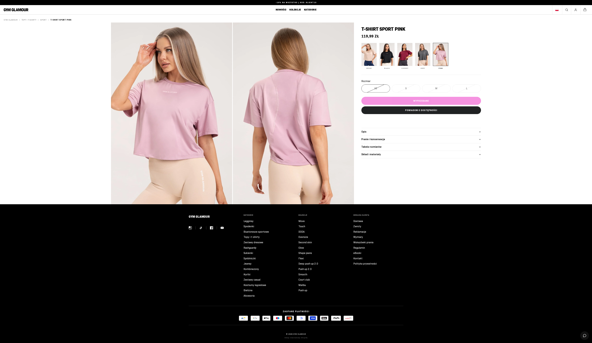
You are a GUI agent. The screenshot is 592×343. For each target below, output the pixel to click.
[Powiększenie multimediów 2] (293, 113)
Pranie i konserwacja (373, 139)
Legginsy (248, 221)
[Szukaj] (566, 9)
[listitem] (369, 56)
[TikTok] (202, 227)
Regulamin (359, 247)
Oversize (303, 237)
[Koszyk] (584, 9)
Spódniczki (250, 258)
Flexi (301, 258)
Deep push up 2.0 (308, 263)
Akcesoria (249, 295)
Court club (304, 279)
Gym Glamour (11, 20)
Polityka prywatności (365, 263)
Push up (302, 290)
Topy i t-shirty (29, 20)
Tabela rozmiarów (371, 146)
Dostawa (358, 221)
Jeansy (247, 263)
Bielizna (248, 290)
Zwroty (357, 226)
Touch (301, 226)
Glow (301, 247)
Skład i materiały (371, 154)
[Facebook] (213, 227)
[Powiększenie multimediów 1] (171, 113)
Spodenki (249, 226)
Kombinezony (251, 269)
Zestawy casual (252, 279)
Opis (363, 131)
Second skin (305, 242)
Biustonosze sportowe (256, 231)
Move (301, 221)
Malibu (302, 285)
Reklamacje (359, 231)
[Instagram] (192, 227)
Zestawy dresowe (253, 242)
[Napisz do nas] (584, 335)
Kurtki (247, 274)
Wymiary (358, 237)
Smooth (302, 274)
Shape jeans (305, 253)
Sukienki (248, 253)
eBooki (357, 253)
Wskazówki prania (363, 242)
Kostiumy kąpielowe (255, 285)
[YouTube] (222, 227)
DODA (301, 231)
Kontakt (357, 258)
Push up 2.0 (305, 269)
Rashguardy (250, 247)
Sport (43, 20)
